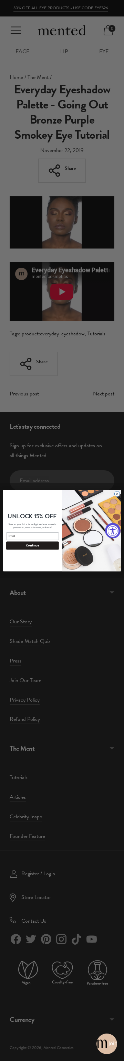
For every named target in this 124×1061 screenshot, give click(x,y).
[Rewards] (106, 1044)
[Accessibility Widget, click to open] (113, 530)
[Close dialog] (117, 493)
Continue (32, 545)
